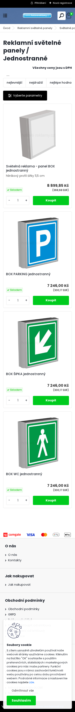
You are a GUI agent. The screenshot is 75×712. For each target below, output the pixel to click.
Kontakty (14, 560)
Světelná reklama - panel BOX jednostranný (30, 168)
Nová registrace (62, 3)
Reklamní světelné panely (35, 28)
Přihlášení (40, 3)
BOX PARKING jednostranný (28, 274)
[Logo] (37, 15)
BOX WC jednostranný (24, 474)
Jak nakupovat (19, 585)
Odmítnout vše (23, 691)
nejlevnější (14, 82)
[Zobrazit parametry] (25, 95)
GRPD (12, 614)
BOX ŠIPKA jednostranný (25, 374)
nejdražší (36, 82)
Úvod (6, 28)
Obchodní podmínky (23, 609)
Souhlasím (21, 700)
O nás (12, 555)
